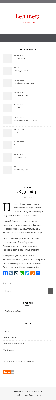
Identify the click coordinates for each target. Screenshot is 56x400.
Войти (6, 331)
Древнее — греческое (23, 145)
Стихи (28, 187)
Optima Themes (35, 395)
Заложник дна (20, 157)
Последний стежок (22, 95)
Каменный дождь (21, 169)
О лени (17, 107)
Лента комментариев (13, 343)
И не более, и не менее (24, 83)
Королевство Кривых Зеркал (26, 120)
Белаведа (28, 16)
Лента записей (10, 337)
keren (9, 283)
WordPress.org (10, 349)
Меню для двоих (21, 70)
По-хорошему (20, 58)
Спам (16, 132)
